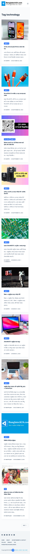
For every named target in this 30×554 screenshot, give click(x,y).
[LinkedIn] (9, 534)
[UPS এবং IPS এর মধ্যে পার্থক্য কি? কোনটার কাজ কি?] (15, 175)
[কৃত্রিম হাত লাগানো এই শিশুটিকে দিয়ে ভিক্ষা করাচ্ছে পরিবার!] (15, 475)
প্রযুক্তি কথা (7, 43)
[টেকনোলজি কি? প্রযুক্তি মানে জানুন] (15, 324)
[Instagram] (7, 534)
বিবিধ (5, 489)
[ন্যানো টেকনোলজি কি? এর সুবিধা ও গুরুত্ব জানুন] (15, 228)
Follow (4, 542)
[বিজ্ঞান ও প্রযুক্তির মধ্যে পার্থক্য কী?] (15, 277)
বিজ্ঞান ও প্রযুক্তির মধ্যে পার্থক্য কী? (12, 294)
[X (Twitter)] (4, 534)
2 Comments (7, 261)
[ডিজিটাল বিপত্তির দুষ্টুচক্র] (15, 423)
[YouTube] (14, 534)
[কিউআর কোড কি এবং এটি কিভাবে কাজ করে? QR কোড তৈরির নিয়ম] (15, 125)
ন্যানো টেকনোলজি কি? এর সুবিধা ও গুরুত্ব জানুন (15, 245)
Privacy (10, 542)
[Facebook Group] (11, 534)
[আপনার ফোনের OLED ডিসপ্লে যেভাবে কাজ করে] (15, 30)
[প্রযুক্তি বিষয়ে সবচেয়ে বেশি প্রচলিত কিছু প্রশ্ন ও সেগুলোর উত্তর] (15, 369)
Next (24, 525)
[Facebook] (2, 534)
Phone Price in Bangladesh (9, 544)
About (8, 540)
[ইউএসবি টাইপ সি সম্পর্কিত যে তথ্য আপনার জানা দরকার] (15, 76)
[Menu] (27, 3)
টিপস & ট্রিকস (7, 139)
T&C (15, 542)
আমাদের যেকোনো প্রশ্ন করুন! (20, 550)
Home (3, 540)
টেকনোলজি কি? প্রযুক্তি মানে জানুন (12, 342)
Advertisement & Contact (19, 540)
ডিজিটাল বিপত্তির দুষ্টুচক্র (9, 440)
